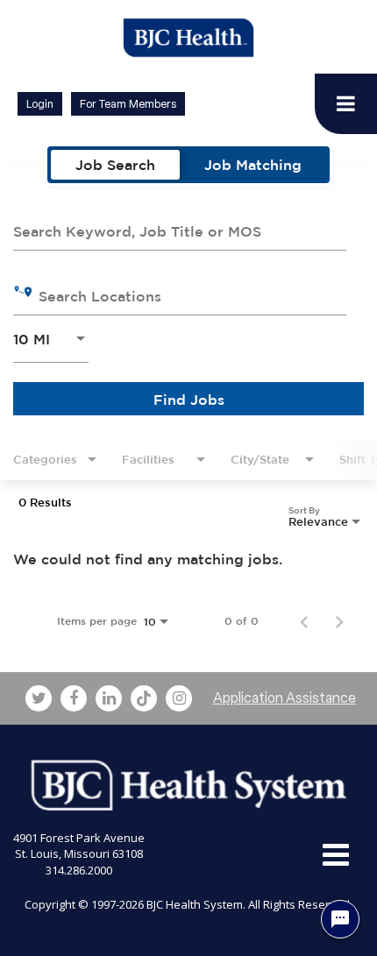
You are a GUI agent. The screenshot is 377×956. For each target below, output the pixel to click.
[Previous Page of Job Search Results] (304, 621)
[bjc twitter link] (38, 698)
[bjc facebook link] (73, 698)
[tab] (115, 165)
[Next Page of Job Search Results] (339, 621)
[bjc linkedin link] (109, 698)
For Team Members (128, 103)
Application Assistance (284, 698)
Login (39, 103)
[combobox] (179, 229)
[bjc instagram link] (179, 698)
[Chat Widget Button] (340, 919)
